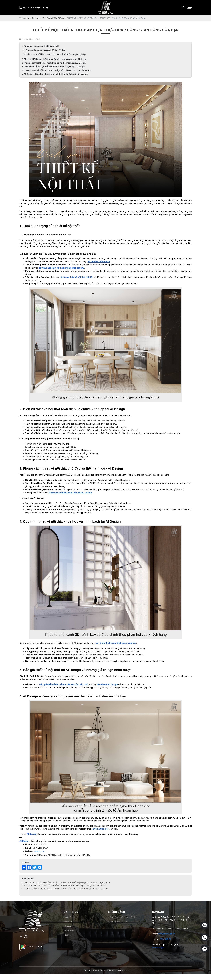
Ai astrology (158, 947)
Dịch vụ (68, 921)
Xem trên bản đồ (35, 946)
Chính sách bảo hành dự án (122, 917)
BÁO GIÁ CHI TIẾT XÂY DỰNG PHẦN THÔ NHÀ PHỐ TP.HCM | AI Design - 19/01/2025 (65, 885)
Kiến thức (69, 930)
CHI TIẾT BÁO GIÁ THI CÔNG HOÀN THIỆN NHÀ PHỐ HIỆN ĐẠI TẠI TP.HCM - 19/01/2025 (67, 882)
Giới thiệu (70, 917)
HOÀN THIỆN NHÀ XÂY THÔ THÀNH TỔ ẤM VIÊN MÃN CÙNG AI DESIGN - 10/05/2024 (66, 888)
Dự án (68, 926)
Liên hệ (68, 935)
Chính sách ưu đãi (118, 921)
